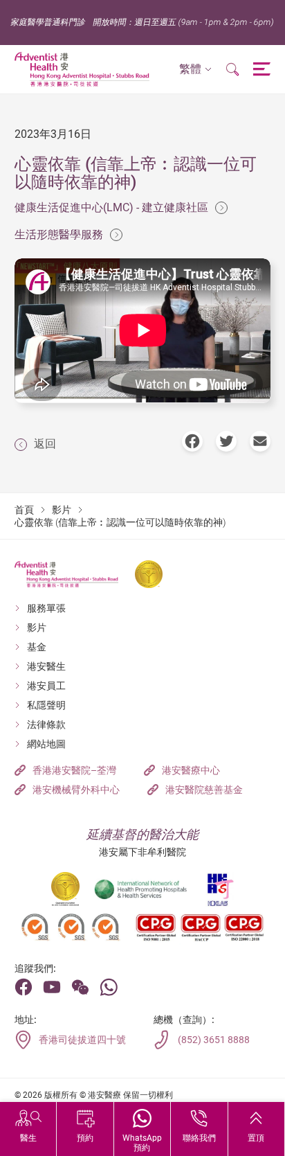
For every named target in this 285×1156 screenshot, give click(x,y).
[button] (195, 70)
